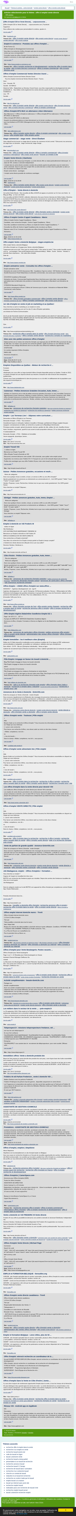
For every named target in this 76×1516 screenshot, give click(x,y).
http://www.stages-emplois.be (16, 262)
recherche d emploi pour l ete (60, 783)
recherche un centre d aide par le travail (20, 1478)
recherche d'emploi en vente (53, 977)
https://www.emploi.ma (15, 239)
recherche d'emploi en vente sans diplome (18, 1401)
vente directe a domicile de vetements (44, 214)
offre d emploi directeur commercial (23, 68)
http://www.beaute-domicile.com (18, 1001)
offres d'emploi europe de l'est (24, 606)
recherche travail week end (15, 1452)
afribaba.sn (11, 520)
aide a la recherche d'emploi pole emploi (29, 685)
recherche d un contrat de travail (17, 1471)
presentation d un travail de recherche (19, 1461)
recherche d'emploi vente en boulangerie (24, 975)
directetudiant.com (13, 150)
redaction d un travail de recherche (18, 1476)
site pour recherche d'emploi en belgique (53, 1168)
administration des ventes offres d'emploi (43, 634)
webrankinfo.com (12, 656)
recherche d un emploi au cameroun (15, 410)
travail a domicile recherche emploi (18, 1492)
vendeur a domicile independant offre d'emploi (27, 1099)
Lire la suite (7, 32)
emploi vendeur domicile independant (55, 1099)
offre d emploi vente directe (23, 39)
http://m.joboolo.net (13, 103)
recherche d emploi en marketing (58, 336)
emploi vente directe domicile (47, 710)
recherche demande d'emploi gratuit (25, 581)
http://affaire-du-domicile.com (17, 682)
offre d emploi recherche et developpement (30, 66)
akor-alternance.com (14, 131)
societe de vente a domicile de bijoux (57, 1239)
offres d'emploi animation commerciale (26, 299)
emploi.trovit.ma (13, 940)
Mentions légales (15, 1499)
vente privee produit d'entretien (30, 977)
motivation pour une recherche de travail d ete (22, 1488)
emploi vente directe (60, 38)
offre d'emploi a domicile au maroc (48, 942)
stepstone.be (11, 1166)
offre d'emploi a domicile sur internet (42, 945)
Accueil (5, 1499)
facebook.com (11, 36)
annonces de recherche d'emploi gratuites (29, 408)
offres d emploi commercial (47, 68)
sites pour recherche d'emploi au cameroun (59, 408)
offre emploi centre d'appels (48, 606)
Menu (71, 2)
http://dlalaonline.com (14, 630)
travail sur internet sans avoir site (17, 1483)
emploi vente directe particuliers (21, 187)
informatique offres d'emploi (15, 1210)
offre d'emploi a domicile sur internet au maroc (25, 942)
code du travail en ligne (14, 1454)
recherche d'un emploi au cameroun (39, 410)
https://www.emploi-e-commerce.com (19, 64)
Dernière (30, 1432)
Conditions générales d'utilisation (33, 1499)
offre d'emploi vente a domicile (47, 212)
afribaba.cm (11, 406)
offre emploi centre (32, 135)
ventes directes (8, 40)
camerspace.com (13, 1205)
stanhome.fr (11, 182)
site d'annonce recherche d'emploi (18, 583)
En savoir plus (22, 1514)
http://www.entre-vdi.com (15, 708)
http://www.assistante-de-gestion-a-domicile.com (22, 1124)
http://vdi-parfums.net (14, 1097)
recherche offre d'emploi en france (39, 1170)
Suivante (24, 1432)
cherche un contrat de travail (16, 1473)
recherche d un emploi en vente (17, 1449)
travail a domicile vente (14, 1457)
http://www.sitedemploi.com (15, 387)
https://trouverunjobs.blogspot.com (18, 1377)
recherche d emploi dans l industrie (25, 687)
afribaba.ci (11, 576)
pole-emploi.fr (11, 1024)
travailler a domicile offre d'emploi (26, 905)
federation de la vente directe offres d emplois (25, 1003)
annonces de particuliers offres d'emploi (56, 581)
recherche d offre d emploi (49, 781)
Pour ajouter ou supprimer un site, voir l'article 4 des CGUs (22, 1502)
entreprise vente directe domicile (24, 710)
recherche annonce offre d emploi (35, 608)
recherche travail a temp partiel (17, 1459)
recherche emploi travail (14, 1485)
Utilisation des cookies (54, 1499)
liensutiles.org (11, 1292)
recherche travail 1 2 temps (15, 1466)
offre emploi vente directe (44, 38)
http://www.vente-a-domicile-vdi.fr (18, 802)
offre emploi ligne (16, 135)
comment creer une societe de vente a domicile (53, 1238)
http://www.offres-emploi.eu (15, 604)
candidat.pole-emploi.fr (15, 745)
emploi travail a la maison (15, 1480)
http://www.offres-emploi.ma (16, 296)
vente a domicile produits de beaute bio (33, 1239)
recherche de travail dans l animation (19, 1469)
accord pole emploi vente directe (49, 686)
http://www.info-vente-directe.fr (16, 209)
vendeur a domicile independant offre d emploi (44, 1101)
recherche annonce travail (15, 1464)
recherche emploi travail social (17, 1490)
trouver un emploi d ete (49, 155)
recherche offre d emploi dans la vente (28, 334)
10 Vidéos (15, 17)
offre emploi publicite (21, 40)
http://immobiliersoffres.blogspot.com (18, 1073)
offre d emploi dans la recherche (25, 781)
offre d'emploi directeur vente (54, 334)
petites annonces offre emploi (57, 632)
